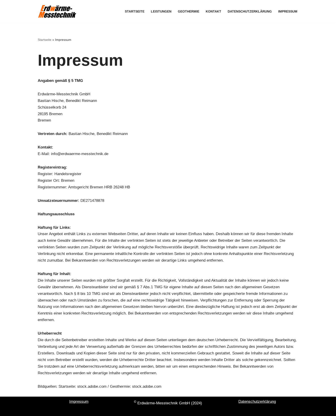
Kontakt (213, 11)
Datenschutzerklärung (250, 11)
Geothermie (188, 11)
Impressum (287, 11)
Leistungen (161, 11)
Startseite (134, 11)
